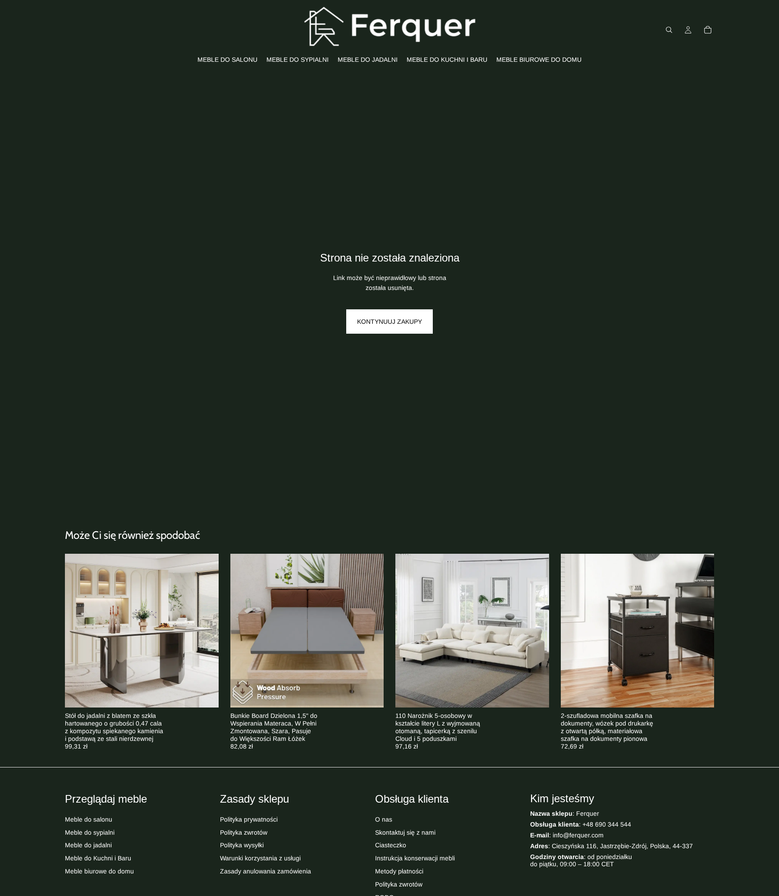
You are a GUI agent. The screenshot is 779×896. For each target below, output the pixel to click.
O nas (383, 819)
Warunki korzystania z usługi (260, 858)
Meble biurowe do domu (99, 871)
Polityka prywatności (249, 819)
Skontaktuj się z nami (405, 832)
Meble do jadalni (88, 845)
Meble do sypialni (90, 832)
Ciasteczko (390, 845)
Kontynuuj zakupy (389, 321)
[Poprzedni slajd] (78, 631)
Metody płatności (399, 871)
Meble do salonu (88, 819)
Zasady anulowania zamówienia (265, 871)
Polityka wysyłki (242, 845)
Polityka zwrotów (243, 832)
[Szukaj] (669, 30)
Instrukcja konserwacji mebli (415, 858)
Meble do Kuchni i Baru (98, 858)
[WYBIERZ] (205, 694)
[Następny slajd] (205, 631)
